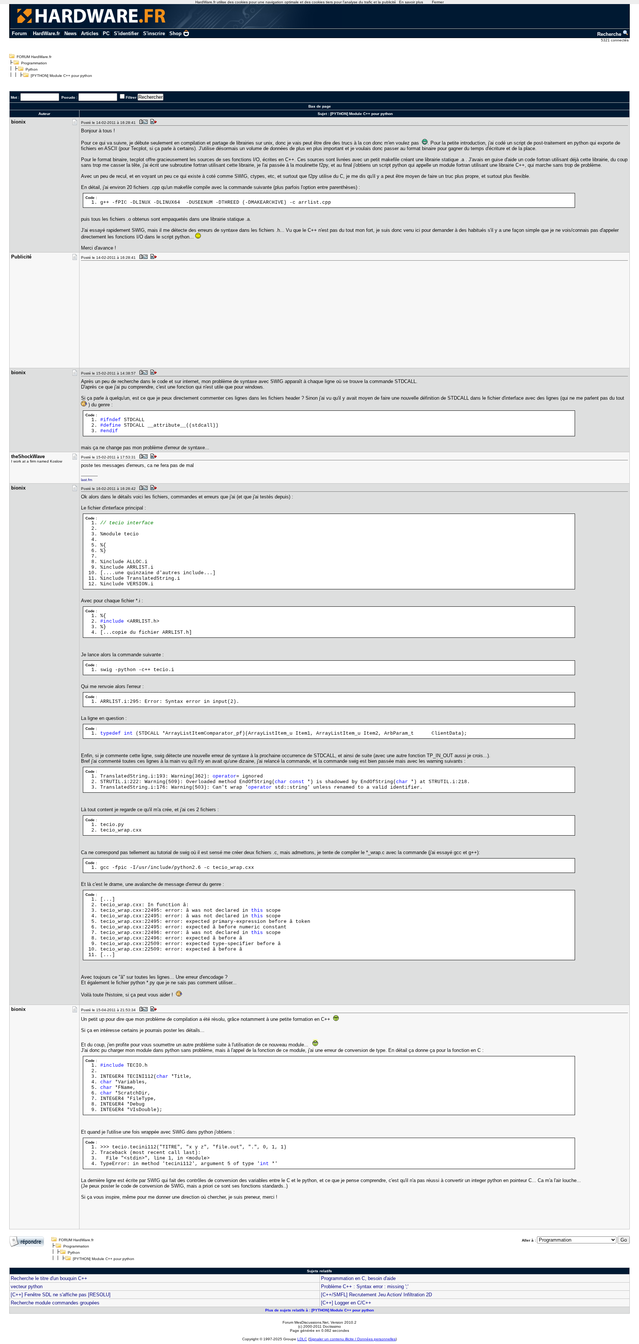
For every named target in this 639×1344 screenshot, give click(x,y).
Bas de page (319, 106)
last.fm (86, 480)
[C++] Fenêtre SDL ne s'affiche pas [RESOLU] (61, 1294)
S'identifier (126, 33)
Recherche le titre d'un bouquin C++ (49, 1278)
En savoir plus (411, 2)
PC (106, 33)
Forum (19, 33)
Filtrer (131, 97)
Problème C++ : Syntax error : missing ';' (364, 1286)
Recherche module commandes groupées (55, 1303)
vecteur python (27, 1286)
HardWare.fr (46, 33)
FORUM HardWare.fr (34, 57)
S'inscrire (154, 33)
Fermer (438, 2)
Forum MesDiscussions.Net (305, 1322)
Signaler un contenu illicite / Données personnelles (352, 1339)
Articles (89, 33)
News (70, 33)
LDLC (302, 1339)
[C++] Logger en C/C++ (346, 1303)
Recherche (610, 34)
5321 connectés (615, 40)
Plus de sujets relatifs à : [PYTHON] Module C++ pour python (319, 1310)
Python (32, 69)
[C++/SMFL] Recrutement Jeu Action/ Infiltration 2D (376, 1294)
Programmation (34, 63)
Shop (175, 33)
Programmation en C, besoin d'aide (358, 1278)
